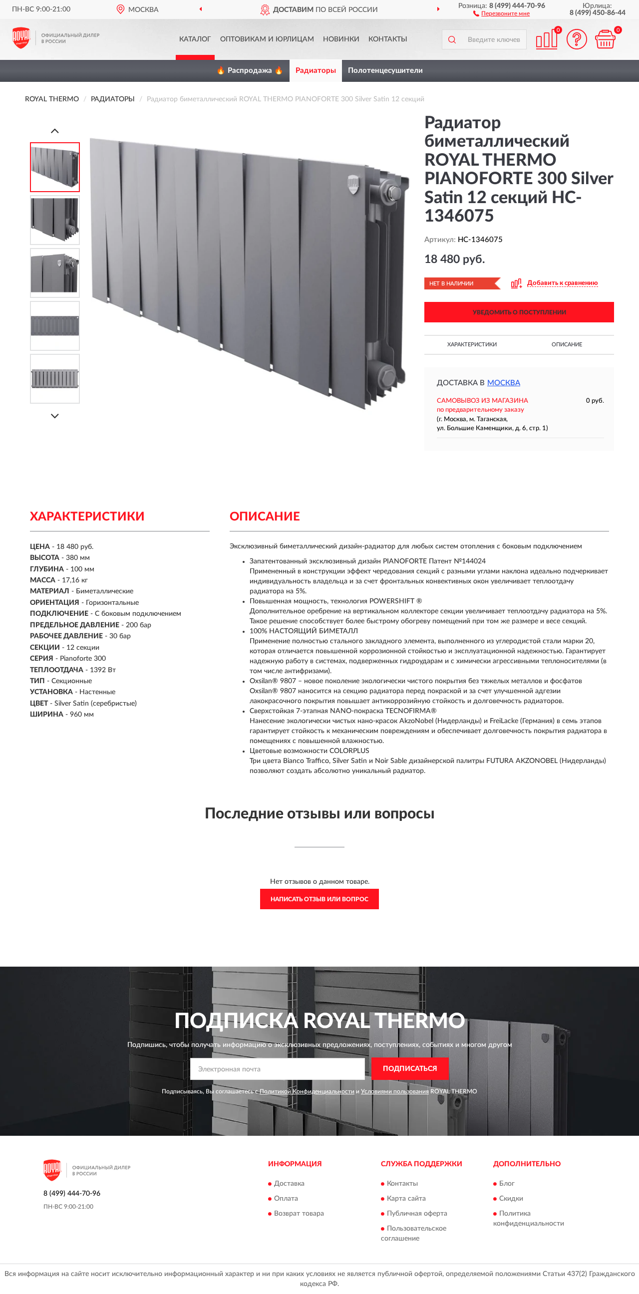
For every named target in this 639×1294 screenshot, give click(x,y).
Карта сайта (406, 1198)
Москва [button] (503, 383)
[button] (501, 13)
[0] (605, 39)
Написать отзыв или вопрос (319, 899)
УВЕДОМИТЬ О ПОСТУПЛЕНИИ (519, 312)
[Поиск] (452, 39)
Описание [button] (567, 344)
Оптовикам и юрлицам (267, 39)
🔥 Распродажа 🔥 (250, 70)
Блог (507, 1183)
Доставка (289, 1183)
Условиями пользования (395, 1091)
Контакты (387, 39)
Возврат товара (299, 1213)
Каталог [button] (195, 39)
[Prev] (55, 130)
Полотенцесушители (385, 70)
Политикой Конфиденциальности (307, 1091)
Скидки (511, 1198)
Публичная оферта (417, 1213)
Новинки (341, 39)
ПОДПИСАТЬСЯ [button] (410, 1068)
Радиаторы (316, 70)
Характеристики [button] (472, 344)
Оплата (286, 1198)
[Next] (55, 416)
